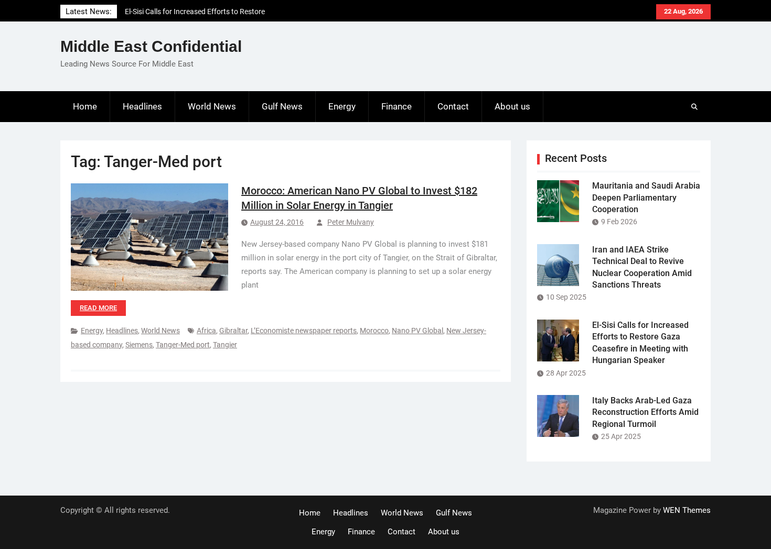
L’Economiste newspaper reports (304, 330)
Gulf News (282, 106)
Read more (98, 308)
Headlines (142, 106)
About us (512, 106)
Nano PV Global (417, 330)
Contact (453, 106)
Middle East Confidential (151, 46)
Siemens (139, 345)
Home (85, 106)
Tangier (225, 345)
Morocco (374, 330)
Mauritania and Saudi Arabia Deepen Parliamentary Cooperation (646, 197)
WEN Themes (687, 510)
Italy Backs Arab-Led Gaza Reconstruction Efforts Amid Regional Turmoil (645, 412)
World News (212, 106)
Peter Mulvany (350, 222)
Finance (396, 106)
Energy (342, 106)
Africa (206, 330)
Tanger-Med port (183, 345)
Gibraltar (233, 330)
